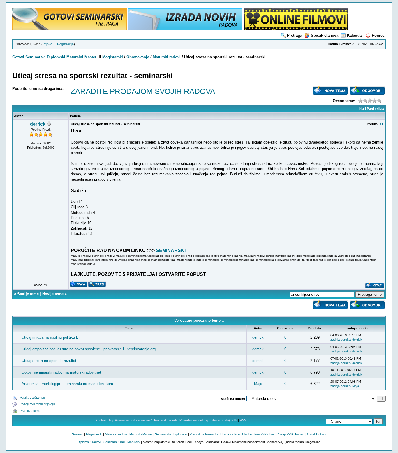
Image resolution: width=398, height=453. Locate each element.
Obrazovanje (137, 57)
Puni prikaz (375, 108)
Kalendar (355, 35)
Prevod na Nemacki (204, 434)
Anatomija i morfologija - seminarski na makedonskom (67, 384)
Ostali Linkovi (316, 434)
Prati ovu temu (30, 410)
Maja (258, 384)
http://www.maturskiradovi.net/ (130, 420)
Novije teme (53, 294)
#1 (381, 124)
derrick (37, 124)
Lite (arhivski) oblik (224, 420)
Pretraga (294, 35)
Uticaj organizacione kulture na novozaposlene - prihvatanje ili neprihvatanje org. (89, 349)
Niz (361, 108)
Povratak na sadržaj (193, 420)
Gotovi (18, 57)
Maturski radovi (167, 57)
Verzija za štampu (32, 397)
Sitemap (77, 434)
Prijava (47, 44)
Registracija (65, 44)
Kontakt (101, 420)
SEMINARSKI (171, 250)
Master (90, 57)
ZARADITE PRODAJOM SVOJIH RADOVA (143, 91)
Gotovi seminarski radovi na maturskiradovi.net (61, 372)
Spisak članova (324, 35)
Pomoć (378, 35)
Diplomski (56, 57)
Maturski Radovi (140, 434)
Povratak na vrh (165, 420)
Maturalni (74, 57)
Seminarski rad (114, 442)
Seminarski (35, 57)
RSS (243, 420)
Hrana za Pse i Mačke (236, 434)
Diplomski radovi (89, 442)
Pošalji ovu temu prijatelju (37, 404)
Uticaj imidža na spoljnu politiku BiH (52, 337)
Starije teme (28, 294)
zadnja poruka (340, 339)
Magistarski (112, 57)
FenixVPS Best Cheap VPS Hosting (279, 434)
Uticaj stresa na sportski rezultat (49, 360)
